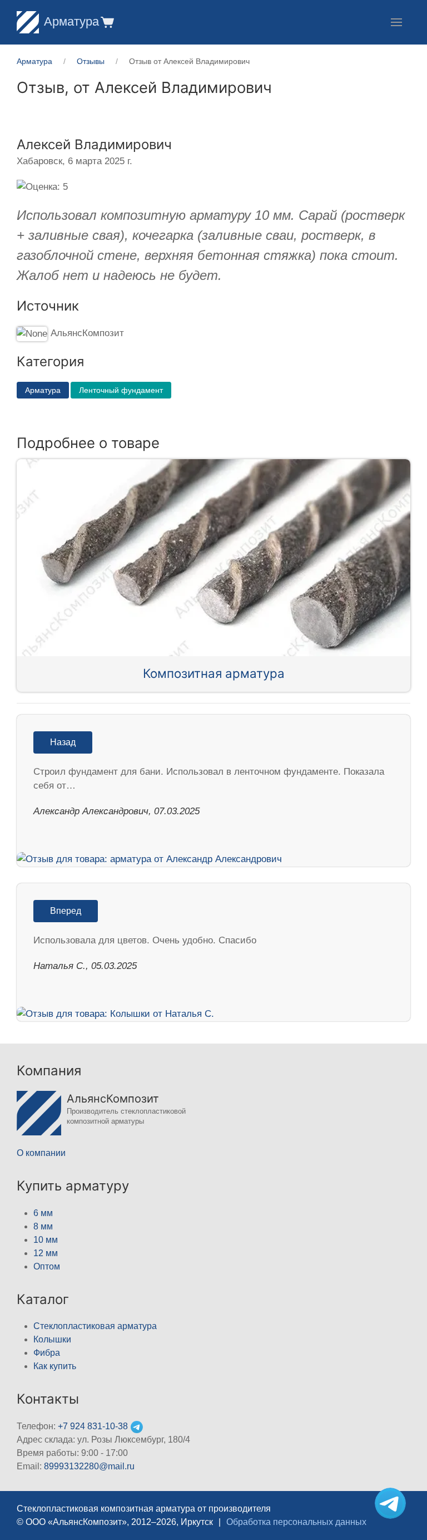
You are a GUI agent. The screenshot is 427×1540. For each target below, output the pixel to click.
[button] (106, 22)
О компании (41, 1153)
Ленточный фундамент (121, 390)
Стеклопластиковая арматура (95, 1326)
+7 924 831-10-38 (93, 1426)
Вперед (65, 911)
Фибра (46, 1352)
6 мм (43, 1213)
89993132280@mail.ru (89, 1466)
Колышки (52, 1339)
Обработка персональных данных (296, 1522)
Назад (63, 742)
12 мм (45, 1253)
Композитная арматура (214, 673)
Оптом (46, 1266)
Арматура (71, 21)
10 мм (45, 1239)
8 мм (43, 1226)
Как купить (54, 1366)
